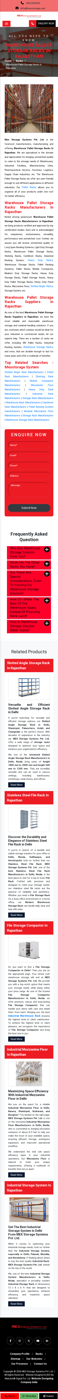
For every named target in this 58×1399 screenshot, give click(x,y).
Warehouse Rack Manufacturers (23, 402)
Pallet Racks (29, 187)
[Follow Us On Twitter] (29, 1341)
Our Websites (34, 1358)
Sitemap (15, 1358)
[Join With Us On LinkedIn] (47, 1341)
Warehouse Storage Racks (38, 347)
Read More (16, 784)
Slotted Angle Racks (41, 286)
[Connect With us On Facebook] (10, 1341)
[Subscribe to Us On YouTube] (38, 1341)
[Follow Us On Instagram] (20, 1341)
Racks (19, 60)
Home (8, 60)
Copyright (8, 1371)
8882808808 (33, 3)
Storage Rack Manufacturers (37, 398)
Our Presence (19, 1363)
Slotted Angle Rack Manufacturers (24, 372)
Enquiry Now (46, 23)
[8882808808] (32, 23)
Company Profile (20, 1353)
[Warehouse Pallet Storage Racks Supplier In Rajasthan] (29, 108)
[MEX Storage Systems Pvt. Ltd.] (29, 1328)
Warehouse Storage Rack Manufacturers (27, 419)
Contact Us (40, 1363)
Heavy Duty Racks (40, 260)
